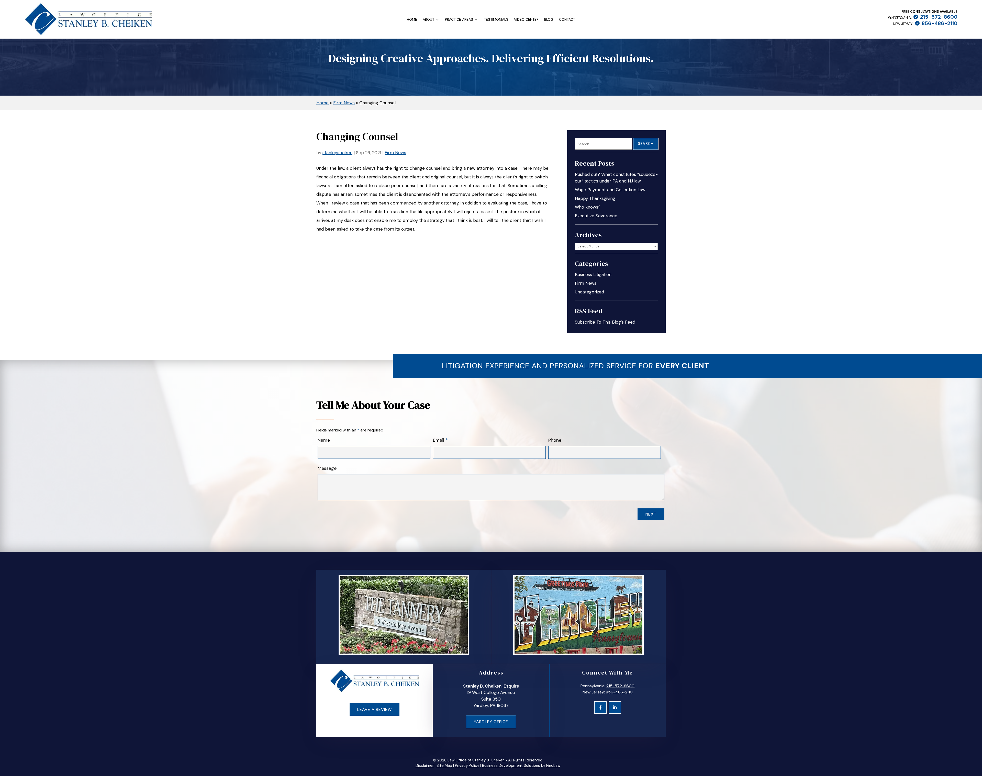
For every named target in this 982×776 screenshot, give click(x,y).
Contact (567, 20)
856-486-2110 (939, 23)
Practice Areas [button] (459, 20)
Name (324, 440)
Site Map (444, 765)
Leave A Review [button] (374, 709)
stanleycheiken (337, 152)
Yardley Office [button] (491, 721)
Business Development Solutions (511, 765)
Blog (548, 20)
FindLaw (553, 765)
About (428, 20)
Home (412, 20)
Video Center (526, 20)
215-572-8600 (938, 17)
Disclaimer (425, 765)
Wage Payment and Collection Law (610, 189)
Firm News (395, 152)
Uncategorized (589, 292)
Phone (554, 440)
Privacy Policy (467, 765)
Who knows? (587, 207)
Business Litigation (593, 274)
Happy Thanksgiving (595, 198)
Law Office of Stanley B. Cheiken (476, 760)
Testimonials (496, 20)
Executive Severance (596, 216)
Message (327, 468)
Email (440, 440)
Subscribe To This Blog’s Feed (605, 322)
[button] (975, 739)
